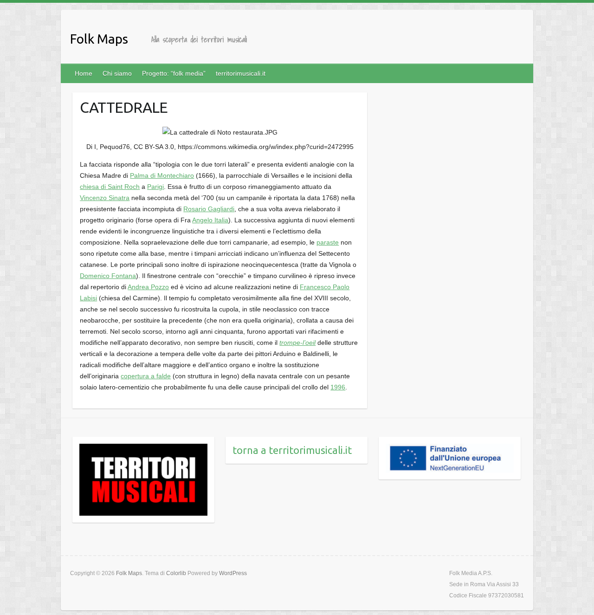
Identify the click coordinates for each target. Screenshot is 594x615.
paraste (327, 242)
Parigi (155, 186)
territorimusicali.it (240, 73)
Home (83, 73)
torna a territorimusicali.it (292, 450)
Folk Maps (99, 39)
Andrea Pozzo (148, 287)
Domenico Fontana (108, 275)
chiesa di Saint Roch (110, 186)
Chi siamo (117, 73)
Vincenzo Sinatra (104, 197)
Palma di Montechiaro (162, 175)
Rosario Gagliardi (208, 209)
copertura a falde (146, 376)
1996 (337, 387)
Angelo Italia (210, 220)
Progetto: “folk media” (174, 73)
